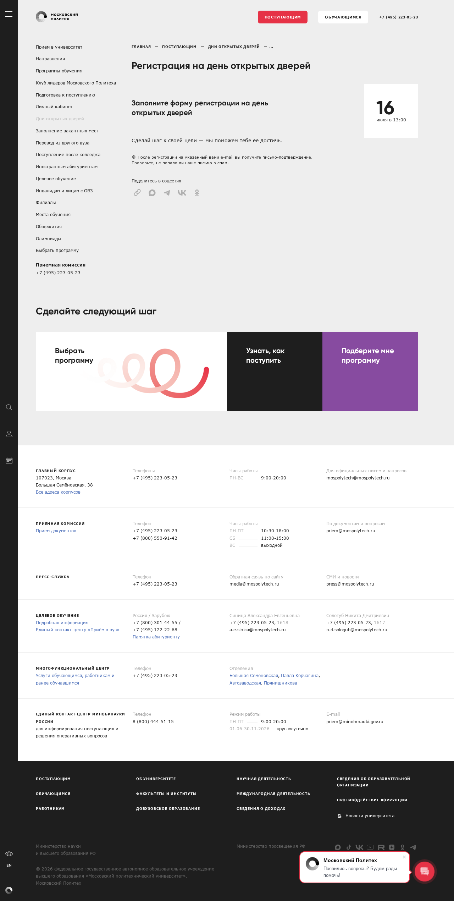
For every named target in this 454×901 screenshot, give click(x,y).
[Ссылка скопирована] (137, 192)
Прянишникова (280, 682)
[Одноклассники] (402, 847)
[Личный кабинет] (9, 433)
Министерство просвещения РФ (271, 846)
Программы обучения (59, 70)
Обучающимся (343, 17)
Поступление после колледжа (68, 154)
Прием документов (56, 530)
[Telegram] (413, 847)
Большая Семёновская (253, 675)
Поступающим (283, 17)
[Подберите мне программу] (370, 371)
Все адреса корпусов (58, 491)
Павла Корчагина (300, 675)
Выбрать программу (57, 250)
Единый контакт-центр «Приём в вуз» (78, 629)
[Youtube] (370, 847)
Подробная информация (62, 622)
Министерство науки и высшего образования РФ (66, 850)
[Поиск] (9, 407)
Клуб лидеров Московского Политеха (76, 82)
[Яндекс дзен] (392, 847)
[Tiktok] (349, 847)
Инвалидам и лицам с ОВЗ (64, 190)
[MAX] (338, 847)
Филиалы (46, 202)
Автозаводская (245, 682)
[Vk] (359, 847)
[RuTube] (381, 847)
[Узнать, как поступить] (274, 371)
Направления (50, 58)
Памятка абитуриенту (156, 636)
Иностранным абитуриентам (67, 166)
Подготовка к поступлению (65, 94)
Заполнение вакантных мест (67, 130)
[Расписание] (9, 460)
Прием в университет (59, 46)
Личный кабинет (54, 106)
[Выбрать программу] (131, 371)
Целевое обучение (56, 178)
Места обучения (53, 214)
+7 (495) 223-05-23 (398, 17)
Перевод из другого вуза (62, 142)
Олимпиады (48, 238)
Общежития (49, 226)
